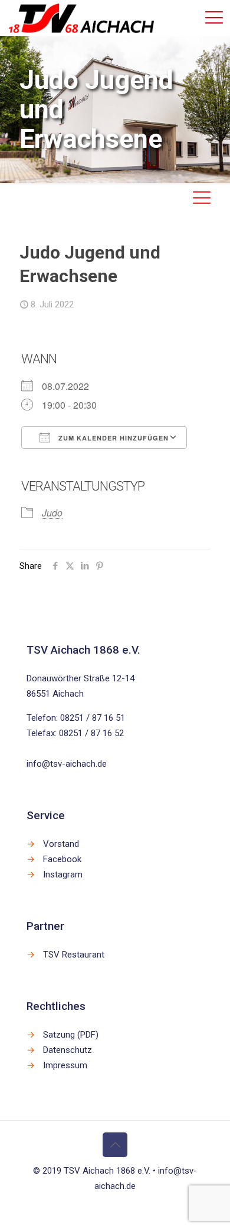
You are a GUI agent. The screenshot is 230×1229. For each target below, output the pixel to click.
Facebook (62, 859)
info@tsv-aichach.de (67, 763)
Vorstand (61, 844)
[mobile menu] (214, 18)
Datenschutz (67, 1050)
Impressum (65, 1065)
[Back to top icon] (115, 1144)
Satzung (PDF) (70, 1034)
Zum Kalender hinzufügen (112, 437)
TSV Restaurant (73, 954)
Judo (52, 512)
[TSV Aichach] (81, 17)
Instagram (63, 874)
